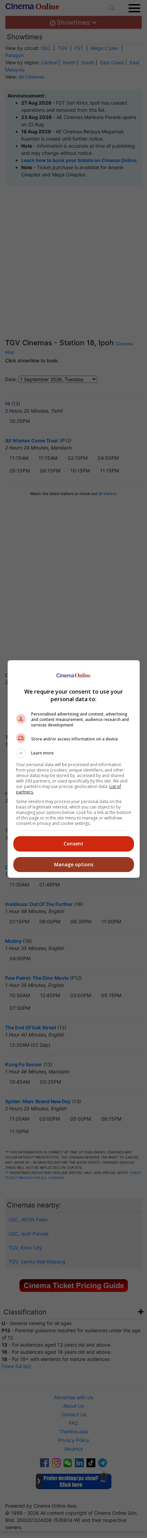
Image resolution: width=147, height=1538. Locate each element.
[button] (73, 753)
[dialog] (74, 769)
